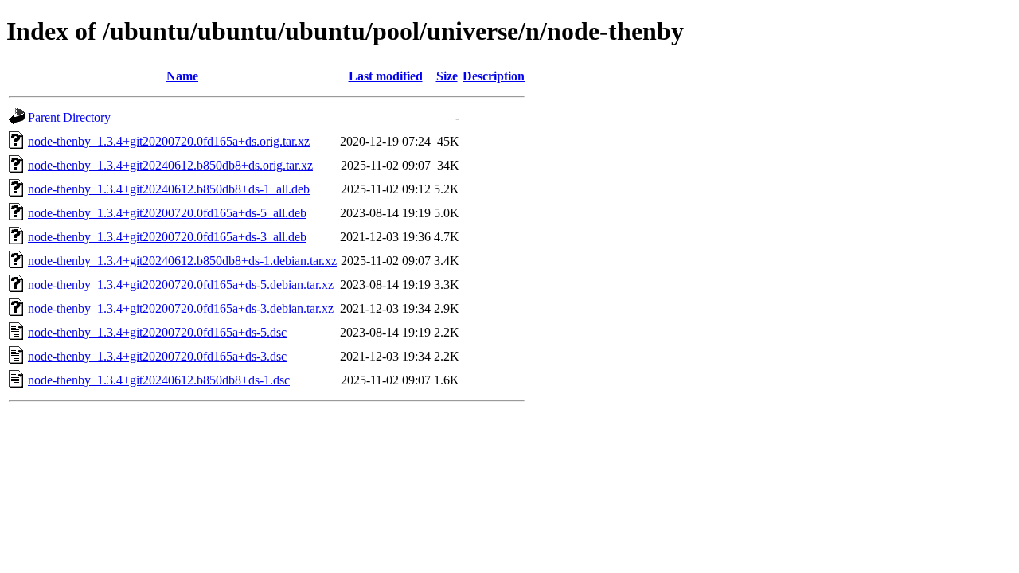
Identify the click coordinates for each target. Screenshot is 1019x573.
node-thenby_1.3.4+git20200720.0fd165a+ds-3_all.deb (167, 237)
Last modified (386, 76)
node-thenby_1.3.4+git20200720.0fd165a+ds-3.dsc (157, 356)
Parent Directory (69, 117)
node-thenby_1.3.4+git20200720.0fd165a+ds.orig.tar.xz (169, 141)
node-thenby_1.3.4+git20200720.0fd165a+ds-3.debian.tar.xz (181, 308)
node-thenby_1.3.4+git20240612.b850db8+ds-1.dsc (159, 380)
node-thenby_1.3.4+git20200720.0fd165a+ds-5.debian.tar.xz (181, 284)
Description (494, 76)
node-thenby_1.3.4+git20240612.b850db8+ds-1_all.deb (169, 189)
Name (182, 76)
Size (447, 76)
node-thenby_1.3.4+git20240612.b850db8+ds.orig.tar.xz (170, 165)
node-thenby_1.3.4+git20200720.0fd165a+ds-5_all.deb (167, 213)
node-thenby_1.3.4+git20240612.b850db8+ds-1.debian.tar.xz (182, 260)
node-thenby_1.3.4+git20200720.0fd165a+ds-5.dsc (157, 332)
